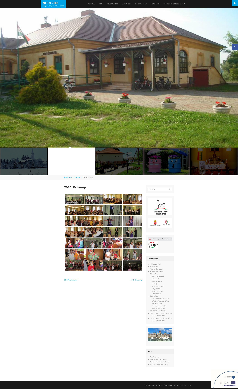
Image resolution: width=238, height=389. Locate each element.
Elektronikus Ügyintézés (160, 298)
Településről (112, 4)
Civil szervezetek (158, 276)
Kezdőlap (91, 4)
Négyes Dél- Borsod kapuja (174, 4)
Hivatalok (155, 279)
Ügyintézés (154, 296)
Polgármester (157, 281)
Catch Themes (186, 385)
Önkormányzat (141, 4)
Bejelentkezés (155, 357)
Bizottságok (154, 267)
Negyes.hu (50, 3)
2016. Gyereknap (136, 280)
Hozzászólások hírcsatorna (159, 362)
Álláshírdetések (155, 264)
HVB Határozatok (158, 316)
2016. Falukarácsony (71, 280)
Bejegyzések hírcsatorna (158, 359)
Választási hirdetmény (158, 311)
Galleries (78, 178)
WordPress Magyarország (159, 364)
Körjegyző (155, 284)
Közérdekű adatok (156, 271)
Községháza (154, 274)
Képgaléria (155, 4)
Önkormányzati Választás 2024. (161, 318)
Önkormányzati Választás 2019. (161, 313)
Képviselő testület (156, 269)
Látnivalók (126, 4)
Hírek (101, 4)
